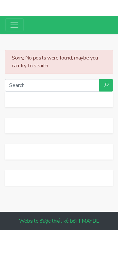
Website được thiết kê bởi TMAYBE (59, 221)
